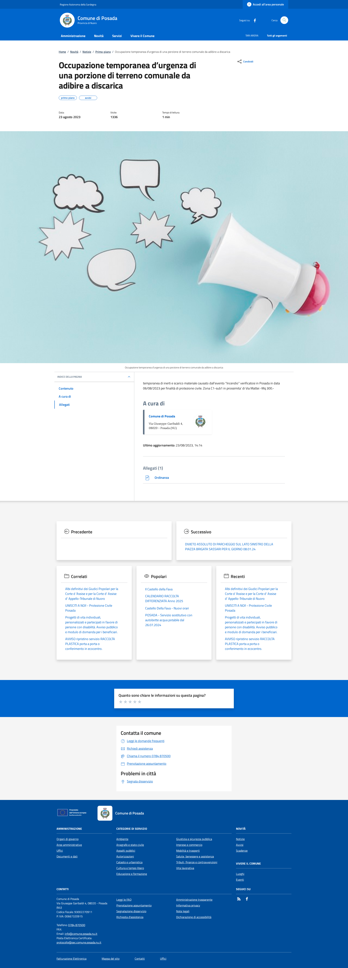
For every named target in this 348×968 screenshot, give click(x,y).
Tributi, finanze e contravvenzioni (196, 862)
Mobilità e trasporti (188, 850)
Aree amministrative (69, 845)
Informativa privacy (188, 905)
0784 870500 (76, 925)
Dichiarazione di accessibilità (193, 917)
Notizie (86, 52)
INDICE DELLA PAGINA (69, 377)
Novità (74, 52)
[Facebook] (253, 20)
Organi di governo (67, 839)
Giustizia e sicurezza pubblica (194, 839)
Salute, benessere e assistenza (195, 856)
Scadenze (242, 850)
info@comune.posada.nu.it (81, 934)
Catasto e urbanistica (129, 862)
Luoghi (240, 874)
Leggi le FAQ (124, 899)
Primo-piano (103, 52)
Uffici (60, 850)
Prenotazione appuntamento (134, 905)
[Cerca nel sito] (284, 20)
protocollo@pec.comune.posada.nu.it (79, 942)
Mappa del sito (110, 958)
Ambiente (122, 839)
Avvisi (239, 845)
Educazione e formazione (131, 874)
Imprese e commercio (189, 845)
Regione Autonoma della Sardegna (78, 4)
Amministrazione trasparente (194, 899)
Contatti (140, 958)
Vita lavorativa (185, 868)
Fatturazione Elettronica (71, 958)
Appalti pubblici (125, 850)
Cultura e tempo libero (130, 868)
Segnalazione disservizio (131, 911)
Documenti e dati (67, 856)
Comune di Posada (162, 416)
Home (62, 52)
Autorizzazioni (125, 856)
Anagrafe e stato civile (130, 845)
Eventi (240, 879)
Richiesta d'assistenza (129, 917)
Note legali (182, 911)
